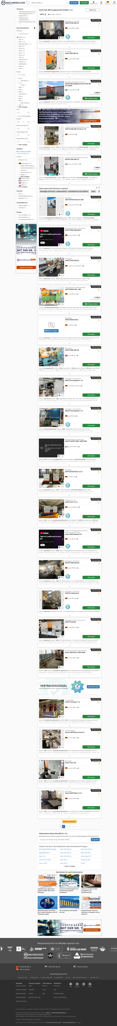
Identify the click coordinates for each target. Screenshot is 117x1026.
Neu (21, 194)
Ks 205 (83, 863)
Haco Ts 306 (43, 863)
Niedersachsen (26, 172)
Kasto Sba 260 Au (86, 849)
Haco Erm (42, 856)
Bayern (24, 174)
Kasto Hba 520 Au (65, 856)
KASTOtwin (23, 94)
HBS (21, 100)
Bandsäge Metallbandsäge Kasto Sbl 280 (52, 849)
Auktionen (22, 208)
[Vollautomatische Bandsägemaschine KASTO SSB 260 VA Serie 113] (51, 135)
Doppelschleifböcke (46, 977)
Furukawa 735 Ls (94, 977)
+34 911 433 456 (24, 969)
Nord (21, 68)
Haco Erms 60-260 (45, 860)
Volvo (22, 53)
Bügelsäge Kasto (44, 853)
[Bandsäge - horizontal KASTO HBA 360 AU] (51, 569)
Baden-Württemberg (28, 165)
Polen (23, 185)
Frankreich (25, 180)
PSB (21, 89)
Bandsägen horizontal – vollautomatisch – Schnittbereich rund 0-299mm (64, 191)
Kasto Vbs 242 (85, 860)
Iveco (22, 48)
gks (20, 98)
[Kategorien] (27, 2)
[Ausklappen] (69, 46)
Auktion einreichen (90, 121)
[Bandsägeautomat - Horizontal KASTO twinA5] (51, 628)
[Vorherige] (40, 30)
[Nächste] (62, 30)
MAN (21, 46)
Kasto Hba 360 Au (65, 849)
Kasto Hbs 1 (64, 860)
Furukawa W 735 (22, 977)
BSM (21, 92)
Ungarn (24, 183)
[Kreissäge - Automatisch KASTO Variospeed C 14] (51, 387)
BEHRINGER (23, 64)
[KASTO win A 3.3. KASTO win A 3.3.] (51, 508)
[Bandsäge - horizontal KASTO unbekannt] (51, 600)
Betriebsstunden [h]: (23, 125)
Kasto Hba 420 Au (65, 853)
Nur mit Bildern (25, 215)
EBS (21, 105)
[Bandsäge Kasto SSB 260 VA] (51, 60)
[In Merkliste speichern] (99, 23)
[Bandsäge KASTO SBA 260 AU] (51, 356)
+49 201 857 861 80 (54, 967)
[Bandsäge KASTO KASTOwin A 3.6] (51, 478)
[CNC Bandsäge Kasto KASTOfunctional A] (51, 739)
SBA (21, 96)
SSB (21, 39)
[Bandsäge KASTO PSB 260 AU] (51, 267)
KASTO (22, 37)
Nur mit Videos (24, 217)
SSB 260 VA (25, 80)
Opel (21, 50)
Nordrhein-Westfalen (28, 168)
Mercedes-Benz (25, 44)
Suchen (74, 3)
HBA (21, 87)
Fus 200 (68, 977)
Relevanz (93, 10)
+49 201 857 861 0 (25, 967)
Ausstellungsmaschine (26, 196)
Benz (22, 42)
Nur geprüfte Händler (26, 219)
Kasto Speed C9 (86, 856)
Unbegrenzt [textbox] (22, 160)
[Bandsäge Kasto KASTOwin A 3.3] (51, 799)
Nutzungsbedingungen (69, 1022)
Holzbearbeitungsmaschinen (27, 22)
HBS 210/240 (25, 103)
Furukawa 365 (34, 977)
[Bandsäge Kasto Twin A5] (51, 769)
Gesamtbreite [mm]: (22, 138)
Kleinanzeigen (24, 205)
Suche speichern (70, 822)
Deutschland (23, 153)
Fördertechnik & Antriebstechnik (24, 19)
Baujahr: (19, 119)
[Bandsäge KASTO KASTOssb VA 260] (51, 206)
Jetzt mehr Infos (93, 687)
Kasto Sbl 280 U (86, 853)
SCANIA (22, 62)
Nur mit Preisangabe (24, 116)
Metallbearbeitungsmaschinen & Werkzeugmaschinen (27, 12)
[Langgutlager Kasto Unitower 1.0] (51, 708)
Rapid (21, 66)
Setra (22, 55)
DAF (21, 57)
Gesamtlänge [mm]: (22, 132)
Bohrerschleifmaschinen (80, 977)
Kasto (93, 191)
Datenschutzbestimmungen (54, 1022)
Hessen (24, 170)
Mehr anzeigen (70, 866)
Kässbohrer (23, 59)
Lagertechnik (23, 16)
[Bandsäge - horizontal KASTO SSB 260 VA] (51, 29)
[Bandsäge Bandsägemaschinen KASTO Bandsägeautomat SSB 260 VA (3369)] (51, 90)
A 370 (23, 85)
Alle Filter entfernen (55, 14)
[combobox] (26, 159)
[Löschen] (68, 2)
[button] (114, 2)
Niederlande (25, 178)
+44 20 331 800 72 (82, 967)
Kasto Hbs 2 (64, 863)
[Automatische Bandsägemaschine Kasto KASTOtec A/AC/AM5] (51, 659)
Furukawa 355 (59, 977)
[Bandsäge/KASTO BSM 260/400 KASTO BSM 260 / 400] (51, 296)
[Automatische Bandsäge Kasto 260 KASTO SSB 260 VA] (51, 166)
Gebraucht (23, 198)
